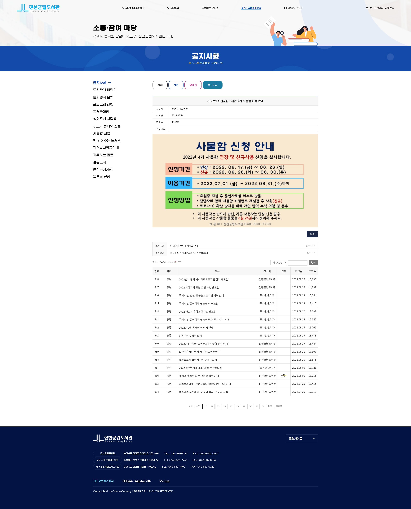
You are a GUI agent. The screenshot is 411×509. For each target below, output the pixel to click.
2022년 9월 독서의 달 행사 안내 (196, 327)
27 (244, 406)
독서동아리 (101, 111)
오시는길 (164, 481)
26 (237, 406)
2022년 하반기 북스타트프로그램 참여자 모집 (203, 279)
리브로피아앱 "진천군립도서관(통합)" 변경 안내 (205, 384)
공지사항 (99, 82)
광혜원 (193, 85)
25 (231, 406)
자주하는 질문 (103, 155)
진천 (176, 85)
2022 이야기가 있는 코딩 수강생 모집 (199, 287)
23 (218, 406)
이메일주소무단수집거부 (136, 481)
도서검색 (173, 8)
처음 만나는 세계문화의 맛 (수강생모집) (189, 252)
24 (224, 406)
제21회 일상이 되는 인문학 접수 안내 (199, 376)
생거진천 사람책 (105, 119)
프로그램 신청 (103, 104)
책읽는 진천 (210, 8)
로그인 (369, 8)
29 (257, 406)
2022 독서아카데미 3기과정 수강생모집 (200, 368)
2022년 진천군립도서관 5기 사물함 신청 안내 (203, 343)
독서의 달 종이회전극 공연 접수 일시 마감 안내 (204, 319)
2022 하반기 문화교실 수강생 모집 (197, 311)
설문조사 (99, 162)
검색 (313, 262)
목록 (312, 234)
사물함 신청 (101, 133)
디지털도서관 (293, 8)
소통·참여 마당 (251, 8)
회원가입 (378, 8)
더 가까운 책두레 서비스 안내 (184, 245)
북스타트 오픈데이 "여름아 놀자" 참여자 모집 (203, 392)
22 (212, 406)
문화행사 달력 (103, 97)
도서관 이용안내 (133, 8)
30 (263, 406)
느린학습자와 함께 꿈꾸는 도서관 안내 (199, 352)
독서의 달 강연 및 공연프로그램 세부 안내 (201, 295)
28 (250, 406)
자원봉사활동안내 (106, 148)
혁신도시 (212, 85)
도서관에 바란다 (105, 90)
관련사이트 (295, 438)
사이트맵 (389, 8)
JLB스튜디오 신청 (107, 126)
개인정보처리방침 (103, 481)
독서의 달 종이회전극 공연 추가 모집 (198, 303)
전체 (160, 85)
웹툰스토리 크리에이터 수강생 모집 (198, 360)
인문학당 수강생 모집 (190, 335)
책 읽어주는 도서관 (107, 140)
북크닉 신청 (101, 176)
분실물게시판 (102, 169)
